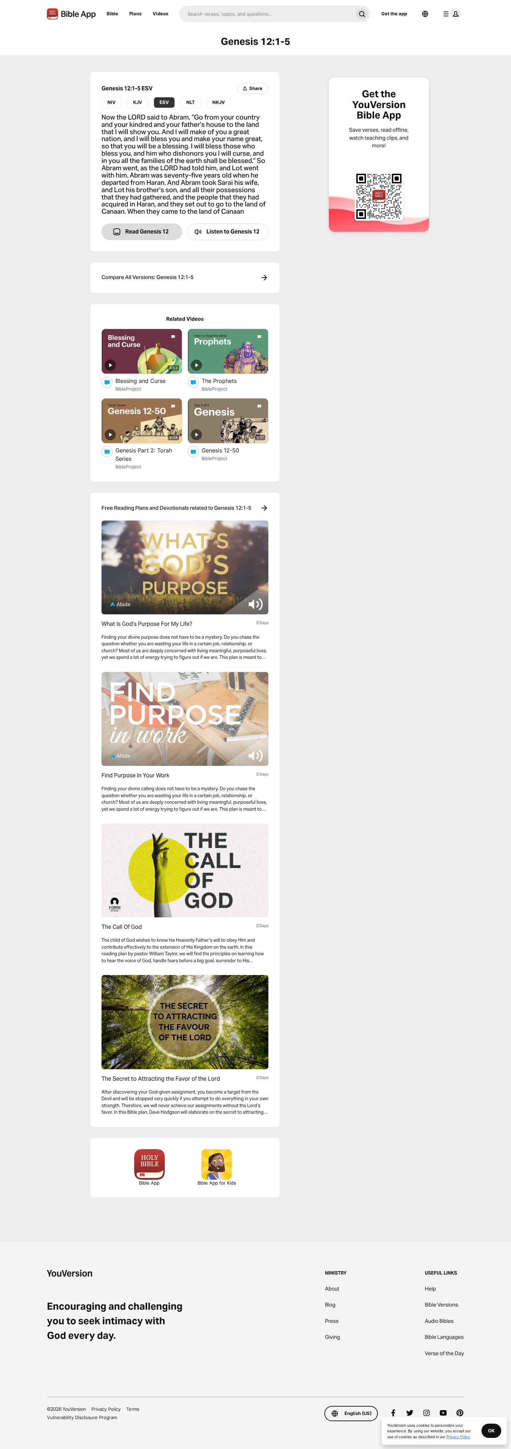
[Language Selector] (425, 14)
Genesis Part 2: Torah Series (143, 454)
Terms (132, 1409)
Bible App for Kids (216, 1183)
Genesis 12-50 (227, 450)
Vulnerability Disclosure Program (82, 1417)
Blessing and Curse (147, 380)
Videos (160, 13)
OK (491, 1430)
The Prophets (226, 380)
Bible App (149, 1183)
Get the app (394, 13)
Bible (112, 13)
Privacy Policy (106, 1409)
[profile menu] (451, 14)
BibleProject (128, 389)
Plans (135, 13)
